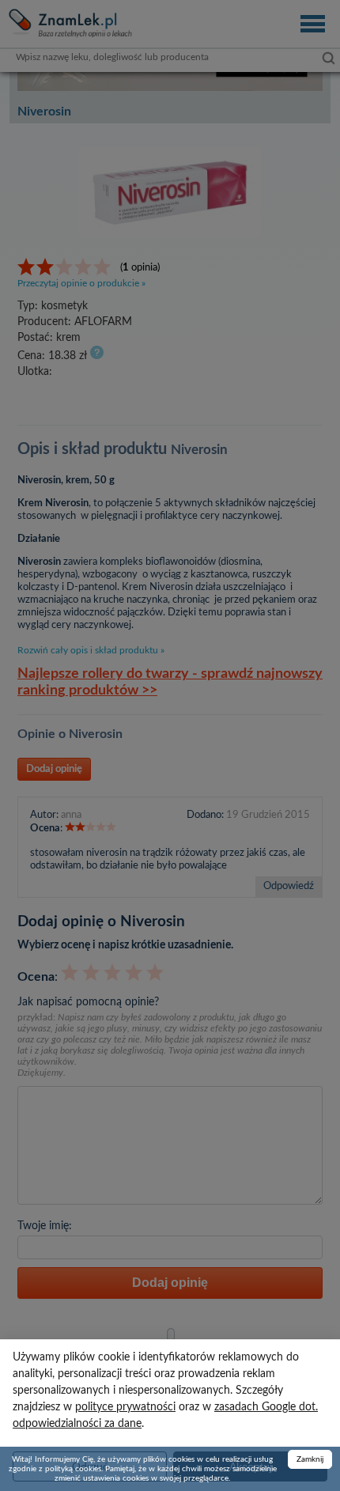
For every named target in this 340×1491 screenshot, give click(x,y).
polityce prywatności (125, 1407)
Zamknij (310, 1459)
